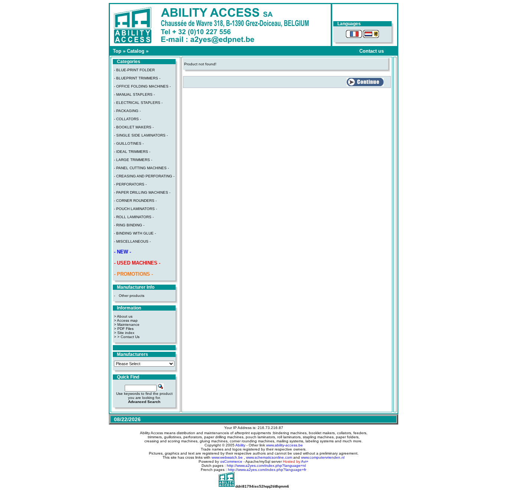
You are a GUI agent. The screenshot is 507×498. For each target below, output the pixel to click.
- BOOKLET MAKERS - (134, 127)
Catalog (135, 51)
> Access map (126, 320)
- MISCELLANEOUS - (132, 241)
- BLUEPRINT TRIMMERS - (137, 78)
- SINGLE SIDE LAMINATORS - (141, 135)
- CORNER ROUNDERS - (135, 201)
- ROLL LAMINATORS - (134, 217)
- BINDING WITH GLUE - (135, 233)
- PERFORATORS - (130, 184)
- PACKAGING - (127, 111)
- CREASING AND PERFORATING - (144, 176)
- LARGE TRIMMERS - (133, 160)
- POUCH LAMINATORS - (135, 209)
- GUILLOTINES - (129, 143)
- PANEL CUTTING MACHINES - (141, 168)
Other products (131, 296)
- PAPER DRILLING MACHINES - (142, 192)
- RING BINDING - (129, 225)
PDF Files (125, 329)
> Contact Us (128, 337)
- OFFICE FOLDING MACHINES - (142, 86)
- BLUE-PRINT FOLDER (134, 70)
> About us (123, 316)
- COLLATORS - (127, 119)
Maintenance (128, 324)
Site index (125, 333)
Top (117, 51)
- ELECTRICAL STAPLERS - (138, 103)
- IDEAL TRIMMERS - (132, 152)
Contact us (371, 51)
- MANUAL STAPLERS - (134, 94)
